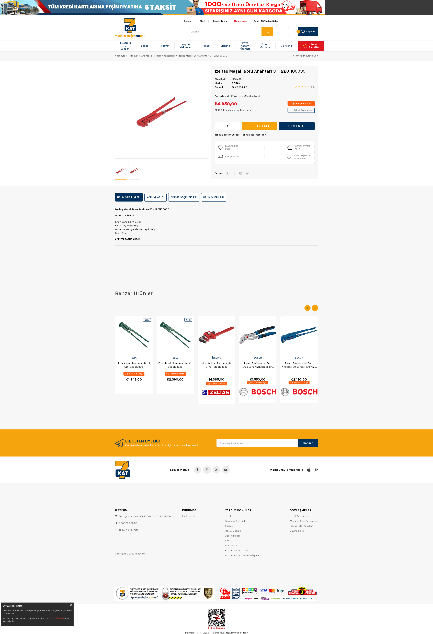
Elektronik (286, 45)
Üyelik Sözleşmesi (299, 516)
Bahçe (144, 45)
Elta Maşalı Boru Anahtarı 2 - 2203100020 (175, 365)
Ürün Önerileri (213, 197)
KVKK (228, 540)
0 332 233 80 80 (128, 523)
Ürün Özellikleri (129, 197)
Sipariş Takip (219, 21)
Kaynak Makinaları (186, 46)
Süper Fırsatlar (314, 46)
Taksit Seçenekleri (303, 110)
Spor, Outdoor (265, 46)
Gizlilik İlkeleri (232, 535)
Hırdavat (164, 45)
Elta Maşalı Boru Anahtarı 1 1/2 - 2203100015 (134, 365)
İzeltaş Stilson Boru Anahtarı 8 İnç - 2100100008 (216, 365)
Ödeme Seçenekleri (183, 197)
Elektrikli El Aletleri (125, 45)
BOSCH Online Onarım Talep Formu (244, 555)
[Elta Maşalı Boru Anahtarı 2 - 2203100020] (175, 335)
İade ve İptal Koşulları (302, 526)
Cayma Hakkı (297, 530)
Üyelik (228, 516)
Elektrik (225, 45)
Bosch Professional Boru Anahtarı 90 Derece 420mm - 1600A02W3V (299, 365)
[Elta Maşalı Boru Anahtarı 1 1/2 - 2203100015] (134, 335)
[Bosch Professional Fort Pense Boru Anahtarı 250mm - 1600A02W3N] (258, 335)
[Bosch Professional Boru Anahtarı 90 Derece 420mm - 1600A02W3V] (299, 335)
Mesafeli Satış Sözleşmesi (304, 521)
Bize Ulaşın (231, 545)
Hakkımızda (188, 516)
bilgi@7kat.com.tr (128, 529)
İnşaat (206, 45)
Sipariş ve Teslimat (235, 521)
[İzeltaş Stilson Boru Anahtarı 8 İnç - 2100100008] (216, 335)
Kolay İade (240, 21)
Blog (202, 21)
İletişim (188, 21)
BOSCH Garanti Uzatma (237, 550)
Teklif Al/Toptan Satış (266, 21)
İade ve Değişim (233, 530)
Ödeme (229, 526)
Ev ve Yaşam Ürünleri (245, 45)
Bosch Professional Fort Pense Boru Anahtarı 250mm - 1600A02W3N (258, 365)
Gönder (308, 442)
